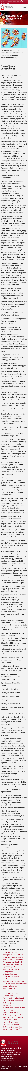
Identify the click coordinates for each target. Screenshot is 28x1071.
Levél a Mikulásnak (10, 986)
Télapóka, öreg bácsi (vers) (13, 998)
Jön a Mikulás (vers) (10, 1020)
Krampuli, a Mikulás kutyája (13, 955)
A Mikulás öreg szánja (11, 979)
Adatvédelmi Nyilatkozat (9, 1056)
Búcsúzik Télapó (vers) (11, 1029)
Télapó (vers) (8, 1010)
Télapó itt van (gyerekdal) (13, 1000)
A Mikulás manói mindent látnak (15, 984)
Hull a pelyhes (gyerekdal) (13, 1015)
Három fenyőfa (9, 988)
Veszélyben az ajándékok (12, 962)
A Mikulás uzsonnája (10, 952)
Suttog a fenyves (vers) (12, 1013)
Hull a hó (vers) (9, 1003)
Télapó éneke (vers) (10, 1022)
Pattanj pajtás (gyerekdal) (13, 1027)
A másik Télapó (9, 996)
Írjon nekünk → (7, 3)
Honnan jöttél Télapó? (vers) (14, 1008)
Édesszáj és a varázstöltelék (13, 981)
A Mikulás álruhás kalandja (13, 957)
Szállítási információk (8, 1059)
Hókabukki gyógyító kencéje (13, 969)
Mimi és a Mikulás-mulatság (13, 964)
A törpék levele (8, 991)
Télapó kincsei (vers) (11, 1024)
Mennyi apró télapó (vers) (13, 1017)
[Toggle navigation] (24, 7)
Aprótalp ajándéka (10, 967)
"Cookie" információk (7, 1061)
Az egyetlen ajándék (10, 993)
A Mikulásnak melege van (12, 976)
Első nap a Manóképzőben (13, 960)
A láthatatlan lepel (10, 974)
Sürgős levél (7, 1005)
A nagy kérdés (8, 972)
